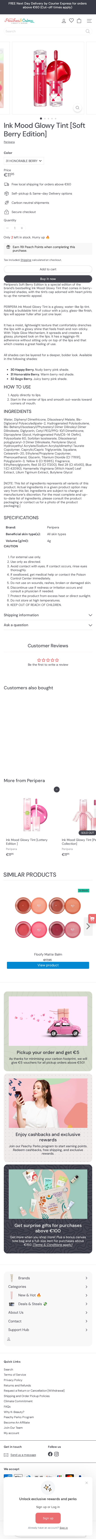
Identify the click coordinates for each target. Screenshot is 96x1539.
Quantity (10, 220)
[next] (88, 926)
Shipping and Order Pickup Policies (27, 1396)
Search (8, 1369)
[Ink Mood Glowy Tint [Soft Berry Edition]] (31, 731)
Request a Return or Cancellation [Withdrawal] (34, 1391)
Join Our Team (13, 1428)
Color (8, 153)
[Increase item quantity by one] (22, 228)
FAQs (7, 1406)
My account (11, 1433)
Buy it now (48, 279)
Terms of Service (15, 1375)
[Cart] (79, 20)
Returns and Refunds (17, 1385)
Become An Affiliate (17, 1422)
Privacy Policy (13, 1380)
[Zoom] (77, 108)
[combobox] (48, 31)
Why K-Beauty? (14, 1412)
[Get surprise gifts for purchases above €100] (48, 1194)
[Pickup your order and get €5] (48, 1021)
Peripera (36, 780)
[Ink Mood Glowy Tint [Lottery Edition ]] (31, 824)
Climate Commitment (18, 1401)
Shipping (26, 260)
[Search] (87, 31)
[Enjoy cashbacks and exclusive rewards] (48, 1103)
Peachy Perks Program (19, 1417)
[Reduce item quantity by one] (7, 228)
